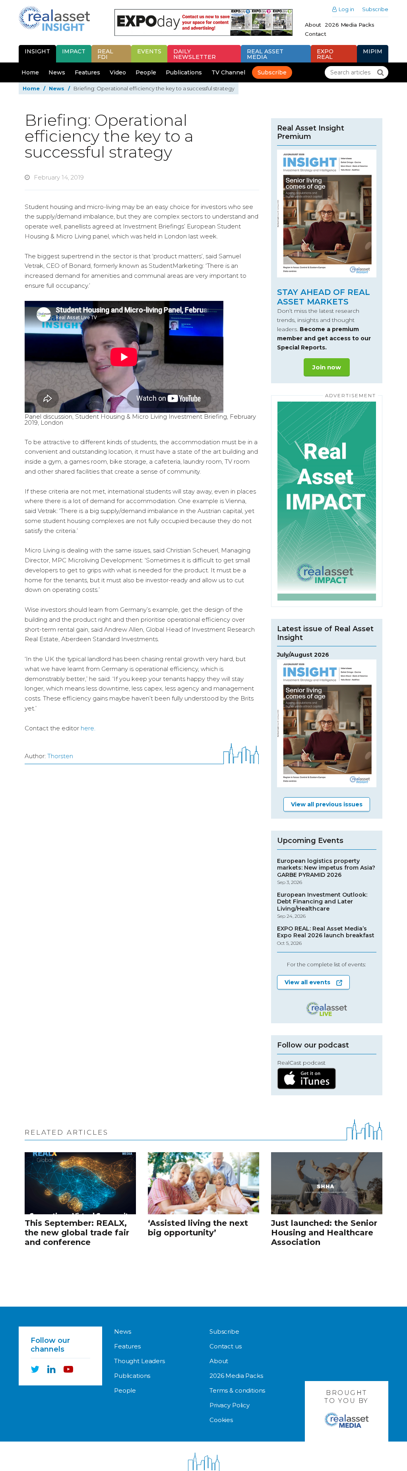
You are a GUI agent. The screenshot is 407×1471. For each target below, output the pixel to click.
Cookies (221, 1420)
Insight (37, 51)
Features (87, 72)
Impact (73, 51)
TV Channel (228, 72)
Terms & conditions (237, 1390)
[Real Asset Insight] (54, 18)
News (56, 72)
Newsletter (194, 54)
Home (30, 72)
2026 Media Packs (349, 24)
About (313, 24)
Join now (326, 367)
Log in (346, 9)
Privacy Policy (229, 1405)
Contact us (225, 1346)
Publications (184, 72)
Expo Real (325, 54)
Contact (315, 34)
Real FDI (105, 54)
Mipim (372, 51)
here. (88, 728)
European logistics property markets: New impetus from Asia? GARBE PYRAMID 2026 (326, 872)
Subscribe (375, 9)
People (146, 72)
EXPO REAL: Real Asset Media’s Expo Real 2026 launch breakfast (325, 935)
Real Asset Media (265, 54)
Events (149, 51)
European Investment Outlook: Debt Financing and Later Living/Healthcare (322, 905)
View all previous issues (326, 804)
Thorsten (60, 756)
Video (118, 72)
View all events (307, 982)
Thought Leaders (139, 1361)
